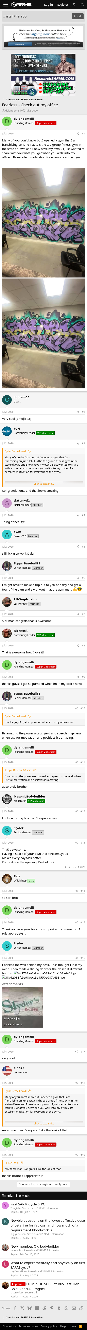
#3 (83, 443)
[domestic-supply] (43, 63)
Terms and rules (28, 1326)
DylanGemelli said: (16, 451)
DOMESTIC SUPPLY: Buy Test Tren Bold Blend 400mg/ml (45, 1286)
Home (72, 1326)
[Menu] (5, 5)
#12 (83, 811)
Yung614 (15, 1208)
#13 (83, 842)
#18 (83, 1083)
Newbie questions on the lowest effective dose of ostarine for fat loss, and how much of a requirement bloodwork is (48, 1225)
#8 (83, 645)
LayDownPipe (18, 1271)
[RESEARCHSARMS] (43, 86)
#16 (83, 958)
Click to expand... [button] (44, 483)
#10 (83, 708)
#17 (83, 1051)
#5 (83, 546)
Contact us (9, 1326)
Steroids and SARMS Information (40, 1208)
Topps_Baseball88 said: (18, 770)
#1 (83, 133)
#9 (83, 677)
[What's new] (74, 4)
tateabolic (16, 1250)
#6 (83, 578)
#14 (83, 891)
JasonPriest (17, 1292)
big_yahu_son (18, 1234)
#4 (83, 515)
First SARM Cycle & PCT (29, 1204)
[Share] (78, 133)
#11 (83, 762)
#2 (83, 412)
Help (63, 1326)
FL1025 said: (12, 1163)
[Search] (82, 4)
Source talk (31, 1292)
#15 (83, 922)
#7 (83, 614)
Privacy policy (49, 1326)
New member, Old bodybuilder (35, 1246)
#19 (83, 1155)
